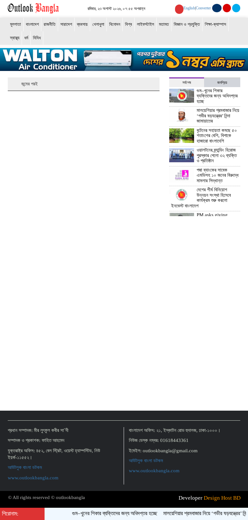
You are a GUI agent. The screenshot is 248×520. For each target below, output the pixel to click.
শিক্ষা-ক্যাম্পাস (215, 24)
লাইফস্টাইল (145, 24)
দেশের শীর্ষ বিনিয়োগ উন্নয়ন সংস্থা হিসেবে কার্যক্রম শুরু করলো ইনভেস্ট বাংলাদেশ (201, 197)
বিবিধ (37, 37)
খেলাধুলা (98, 24)
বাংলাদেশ (32, 24)
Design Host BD (222, 498)
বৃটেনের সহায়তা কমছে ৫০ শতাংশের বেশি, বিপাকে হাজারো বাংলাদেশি (217, 136)
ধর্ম (26, 37)
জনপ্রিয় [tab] (222, 82)
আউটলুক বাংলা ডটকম (25, 467)
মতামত (164, 24)
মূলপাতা (15, 24)
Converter (203, 8)
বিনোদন (114, 24)
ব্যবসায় (82, 24)
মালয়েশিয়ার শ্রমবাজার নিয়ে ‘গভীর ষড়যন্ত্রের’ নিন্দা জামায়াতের (218, 116)
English (189, 8)
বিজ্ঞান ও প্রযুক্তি (187, 24)
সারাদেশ (66, 24)
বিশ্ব (128, 24)
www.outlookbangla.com (33, 477)
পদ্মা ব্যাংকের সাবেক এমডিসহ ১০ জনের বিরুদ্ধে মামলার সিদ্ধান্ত (218, 175)
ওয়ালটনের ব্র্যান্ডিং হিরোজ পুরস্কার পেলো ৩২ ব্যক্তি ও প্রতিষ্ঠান (217, 155)
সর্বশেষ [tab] (186, 82)
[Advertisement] (204, 383)
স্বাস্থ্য (14, 37)
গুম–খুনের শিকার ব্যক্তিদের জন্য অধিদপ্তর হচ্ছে (217, 96)
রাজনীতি (50, 24)
